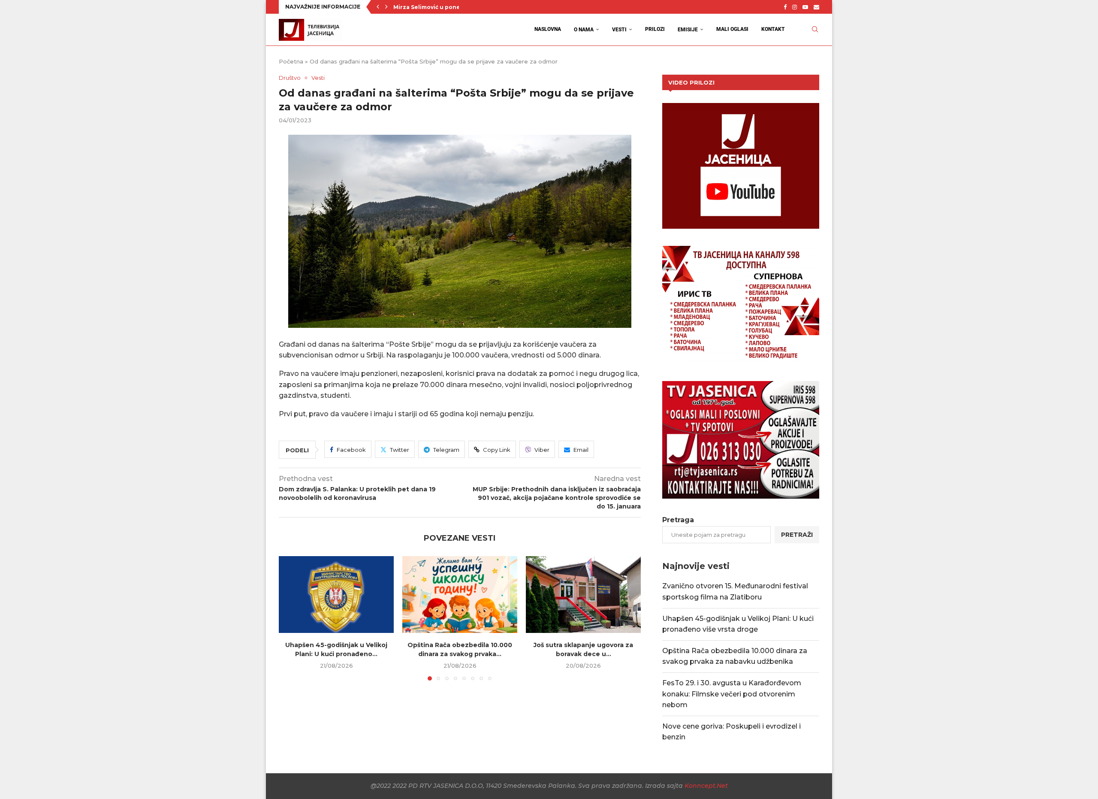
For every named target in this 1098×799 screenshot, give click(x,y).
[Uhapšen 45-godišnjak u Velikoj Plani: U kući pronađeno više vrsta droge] (336, 594)
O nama (584, 30)
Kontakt (773, 29)
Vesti (619, 30)
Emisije (688, 30)
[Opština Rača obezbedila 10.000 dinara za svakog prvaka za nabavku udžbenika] (459, 594)
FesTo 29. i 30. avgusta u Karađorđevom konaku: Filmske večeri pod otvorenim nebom (731, 694)
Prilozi (655, 29)
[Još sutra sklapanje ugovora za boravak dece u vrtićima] (583, 594)
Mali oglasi (732, 29)
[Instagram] (794, 7)
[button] (377, 7)
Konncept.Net (706, 786)
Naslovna (547, 29)
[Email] (816, 7)
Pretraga (678, 520)
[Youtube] (805, 7)
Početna (291, 61)
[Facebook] (785, 7)
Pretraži (797, 535)
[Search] (815, 29)
